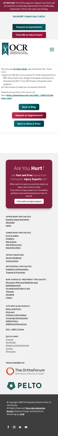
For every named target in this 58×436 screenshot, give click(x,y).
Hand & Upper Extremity (17, 219)
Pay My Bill (18, 16)
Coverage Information (17, 318)
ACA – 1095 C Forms (15, 329)
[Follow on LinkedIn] (20, 427)
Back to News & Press (29, 123)
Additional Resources (16, 324)
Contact (9, 339)
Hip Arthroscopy (14, 244)
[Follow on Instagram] (14, 427)
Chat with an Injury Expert (29, 35)
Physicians (11, 351)
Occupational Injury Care (18, 288)
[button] (51, 49)
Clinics (9, 297)
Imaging (10, 294)
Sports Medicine (13, 257)
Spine (8, 225)
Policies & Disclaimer (16, 315)
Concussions (12, 261)
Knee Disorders (13, 247)
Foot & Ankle (12, 235)
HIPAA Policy (12, 321)
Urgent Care (31, 16)
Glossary (10, 312)
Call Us (41, 16)
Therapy (10, 291)
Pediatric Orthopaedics (17, 269)
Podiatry (10, 238)
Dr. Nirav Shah (20, 69)
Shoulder (10, 222)
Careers (9, 348)
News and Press (13, 309)
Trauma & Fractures (15, 272)
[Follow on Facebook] (8, 427)
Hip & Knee (11, 241)
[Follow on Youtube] (26, 427)
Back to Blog (29, 106)
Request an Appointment (29, 27)
